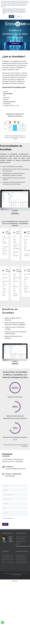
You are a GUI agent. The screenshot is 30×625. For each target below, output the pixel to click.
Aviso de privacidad (17, 574)
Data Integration (8, 93)
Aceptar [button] (11, 16)
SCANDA (11, 541)
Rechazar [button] (18, 16)
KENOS (10, 538)
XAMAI (10, 539)
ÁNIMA (10, 536)
